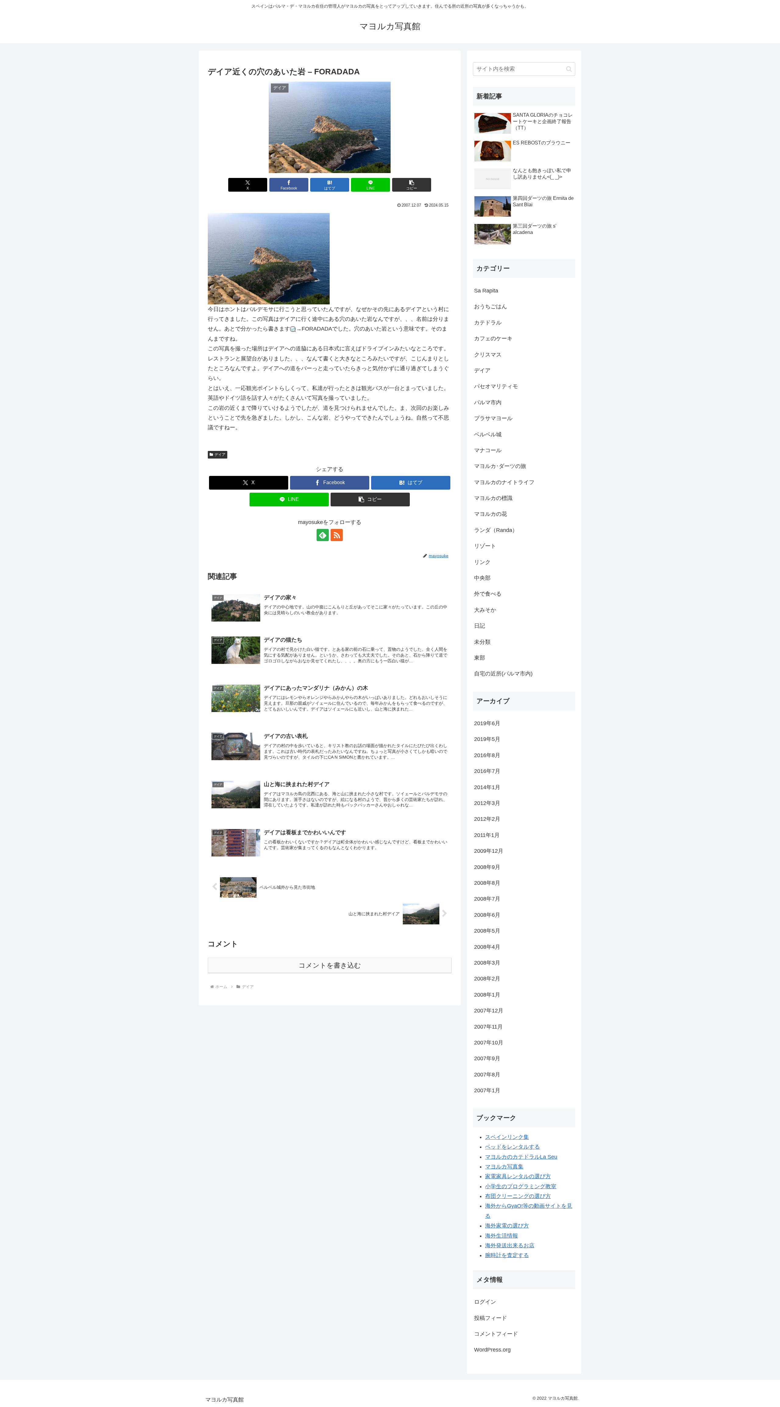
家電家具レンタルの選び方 (518, 1176)
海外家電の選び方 (507, 1226)
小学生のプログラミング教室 (520, 1186)
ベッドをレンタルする (512, 1147)
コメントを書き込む (330, 965)
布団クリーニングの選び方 (518, 1196)
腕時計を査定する (507, 1255)
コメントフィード (496, 1334)
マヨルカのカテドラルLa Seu (521, 1157)
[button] (411, 185)
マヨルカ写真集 (504, 1167)
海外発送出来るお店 (509, 1245)
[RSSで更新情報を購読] (337, 535)
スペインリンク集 (507, 1137)
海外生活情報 (501, 1236)
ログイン (485, 1302)
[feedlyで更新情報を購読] (323, 535)
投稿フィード (490, 1318)
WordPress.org (492, 1350)
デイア (219, 454)
